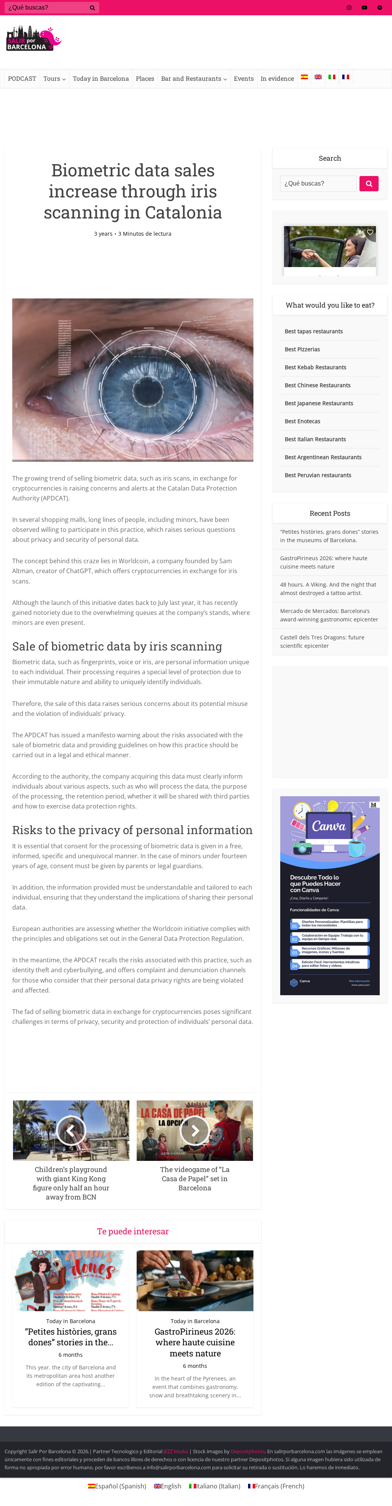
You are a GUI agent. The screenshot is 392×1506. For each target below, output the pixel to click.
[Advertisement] (330, 721)
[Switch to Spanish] (304, 77)
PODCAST (22, 78)
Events (244, 78)
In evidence (277, 78)
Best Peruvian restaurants (318, 475)
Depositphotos (248, 1451)
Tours (51, 78)
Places (145, 78)
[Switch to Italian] (332, 77)
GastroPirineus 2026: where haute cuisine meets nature (195, 1342)
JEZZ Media (176, 1451)
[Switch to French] (346, 77)
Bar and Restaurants (191, 78)
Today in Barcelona (101, 78)
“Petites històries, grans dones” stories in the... (71, 1337)
